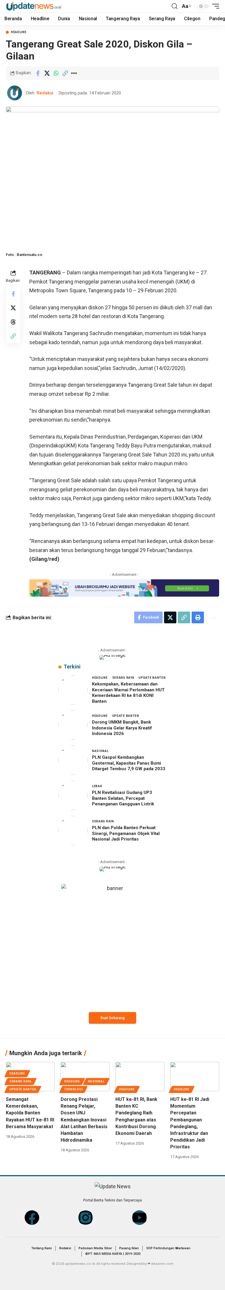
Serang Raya (123, 677)
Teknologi (73, 1089)
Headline (19, 32)
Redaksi (45, 93)
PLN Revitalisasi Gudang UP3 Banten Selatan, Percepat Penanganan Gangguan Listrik (123, 798)
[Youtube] (139, 1217)
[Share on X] (47, 73)
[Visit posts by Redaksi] (14, 93)
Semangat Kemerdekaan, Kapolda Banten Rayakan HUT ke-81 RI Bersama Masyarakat (30, 1112)
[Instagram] (85, 1217)
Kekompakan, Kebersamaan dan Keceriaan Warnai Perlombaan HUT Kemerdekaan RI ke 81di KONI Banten (128, 692)
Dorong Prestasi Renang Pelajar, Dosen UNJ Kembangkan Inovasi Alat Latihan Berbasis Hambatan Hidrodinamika (84, 1119)
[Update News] (34, 6)
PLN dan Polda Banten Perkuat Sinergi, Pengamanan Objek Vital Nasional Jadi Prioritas (126, 833)
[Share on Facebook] (38, 73)
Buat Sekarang (112, 1018)
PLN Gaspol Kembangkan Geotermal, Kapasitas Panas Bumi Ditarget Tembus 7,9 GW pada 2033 (128, 763)
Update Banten (152, 677)
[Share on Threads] (13, 322)
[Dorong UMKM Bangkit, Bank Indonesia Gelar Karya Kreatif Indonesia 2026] (73, 725)
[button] (174, 6)
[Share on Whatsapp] (56, 73)
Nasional (100, 751)
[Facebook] (32, 1217)
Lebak (97, 786)
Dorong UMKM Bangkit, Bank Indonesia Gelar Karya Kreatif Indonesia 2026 (122, 727)
